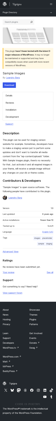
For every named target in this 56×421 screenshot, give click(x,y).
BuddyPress (10, 371)
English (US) (47, 232)
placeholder (47, 238)
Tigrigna (13, 383)
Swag (33, 347)
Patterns (33, 324)
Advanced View (10, 251)
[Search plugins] (31, 22)
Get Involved (35, 333)
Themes (33, 314)
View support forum (12, 292)
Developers (8, 342)
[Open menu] (51, 4)
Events (32, 338)
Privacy (6, 324)
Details (9, 95)
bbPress (8, 366)
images (37, 238)
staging (49, 244)
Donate (34, 342)
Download (9, 85)
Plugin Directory (10, 12)
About (6, 309)
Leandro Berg (13, 77)
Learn (5, 333)
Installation (11, 109)
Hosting (6, 319)
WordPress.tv (11, 347)
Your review (8, 272)
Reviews (10, 102)
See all (50, 272)
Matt (6, 361)
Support (9, 124)
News (5, 314)
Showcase (34, 309)
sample (41, 244)
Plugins (32, 319)
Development (12, 116)
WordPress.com (12, 356)
